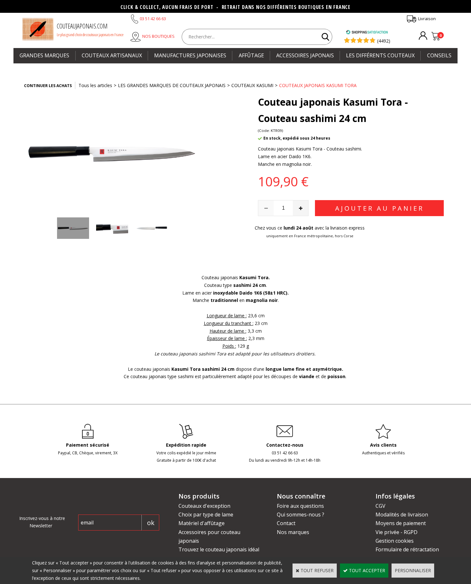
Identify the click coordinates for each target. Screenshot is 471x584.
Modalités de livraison (402, 514)
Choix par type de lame (205, 514)
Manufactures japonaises (190, 55)
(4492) (383, 41)
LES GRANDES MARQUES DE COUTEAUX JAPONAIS (172, 85)
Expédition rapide (186, 445)
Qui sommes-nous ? (300, 514)
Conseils (439, 55)
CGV (380, 505)
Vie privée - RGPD (396, 532)
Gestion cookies (395, 540)
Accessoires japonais (305, 55)
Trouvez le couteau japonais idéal (218, 549)
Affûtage (251, 55)
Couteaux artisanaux (112, 55)
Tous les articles (95, 85)
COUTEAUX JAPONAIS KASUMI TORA (318, 85)
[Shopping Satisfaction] (367, 33)
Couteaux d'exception (204, 505)
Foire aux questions (300, 505)
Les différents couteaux (380, 55)
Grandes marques (44, 55)
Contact (286, 523)
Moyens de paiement (401, 523)
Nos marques (293, 532)
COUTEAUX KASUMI (252, 85)
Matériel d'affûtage (201, 523)
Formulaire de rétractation (407, 549)
